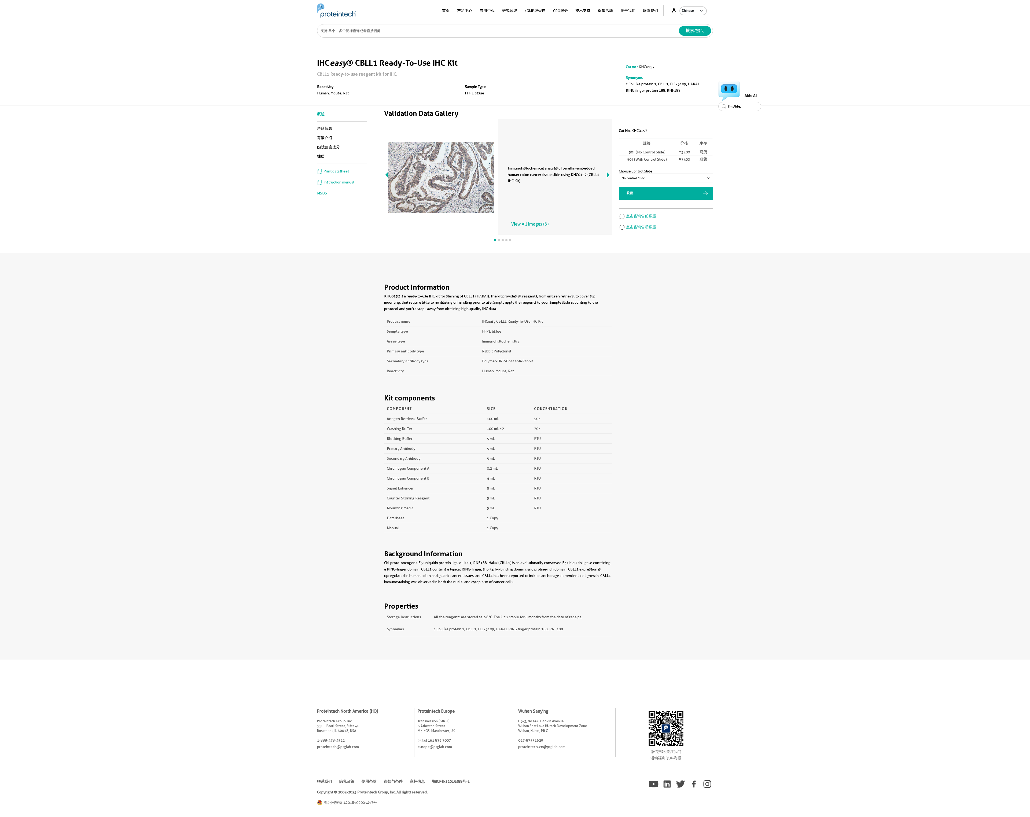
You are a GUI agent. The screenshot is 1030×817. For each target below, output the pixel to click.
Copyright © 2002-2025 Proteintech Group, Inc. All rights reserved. (372, 792)
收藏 (630, 193)
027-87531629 (530, 740)
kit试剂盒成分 (328, 147)
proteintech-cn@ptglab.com (541, 747)
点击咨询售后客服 (640, 227)
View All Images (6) (530, 224)
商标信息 (417, 781)
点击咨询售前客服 (640, 216)
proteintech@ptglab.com (338, 747)
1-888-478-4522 (331, 740)
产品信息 (324, 128)
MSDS (322, 193)
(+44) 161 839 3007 (434, 740)
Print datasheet (336, 171)
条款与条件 (393, 781)
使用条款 (369, 781)
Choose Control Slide (635, 171)
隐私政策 (346, 781)
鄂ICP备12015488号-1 (451, 781)
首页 (446, 11)
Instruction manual (338, 182)
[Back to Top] (998, 804)
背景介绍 (324, 138)
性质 (321, 156)
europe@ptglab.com (435, 747)
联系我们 (650, 11)
